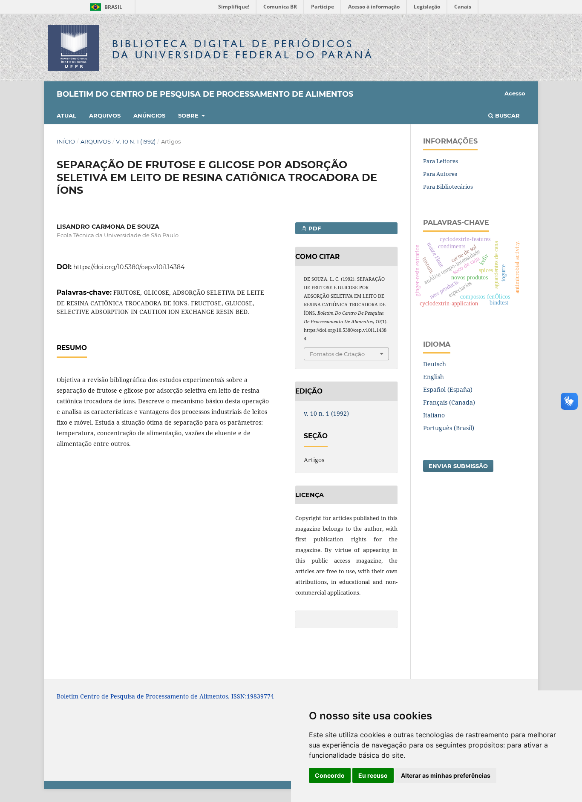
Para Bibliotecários (448, 186)
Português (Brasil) (448, 428)
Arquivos (105, 115)
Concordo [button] (330, 775)
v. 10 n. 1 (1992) (136, 141)
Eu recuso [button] (373, 775)
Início (66, 141)
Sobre (189, 115)
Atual (66, 115)
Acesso (514, 93)
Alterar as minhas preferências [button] (445, 775)
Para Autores (440, 174)
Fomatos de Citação (337, 354)
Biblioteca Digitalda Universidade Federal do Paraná (243, 49)
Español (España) (448, 389)
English (433, 377)
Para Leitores (440, 161)
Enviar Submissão (458, 466)
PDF (314, 228)
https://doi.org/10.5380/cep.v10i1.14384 (128, 267)
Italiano (434, 415)
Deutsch (434, 364)
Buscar (506, 115)
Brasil (104, 7)
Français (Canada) (449, 402)
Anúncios (149, 115)
